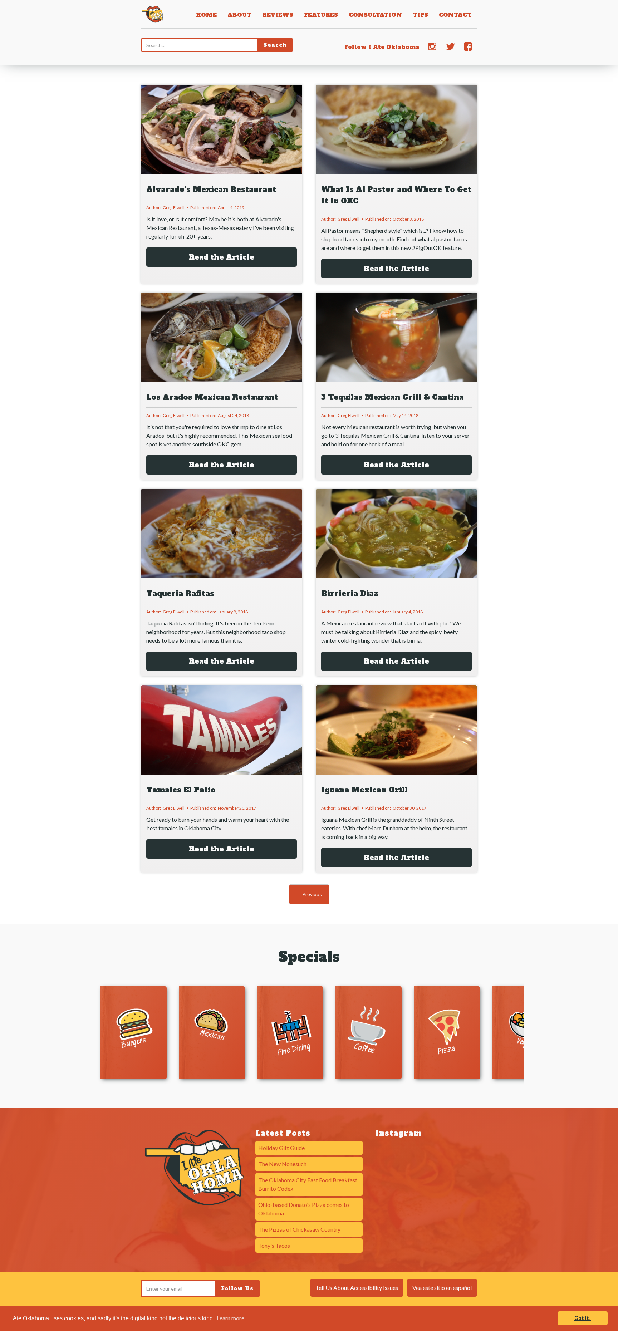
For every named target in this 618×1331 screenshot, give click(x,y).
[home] (152, 13)
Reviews (277, 15)
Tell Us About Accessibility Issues (356, 1287)
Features (321, 15)
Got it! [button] (582, 1318)
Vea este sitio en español (442, 1287)
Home (206, 15)
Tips (420, 15)
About (239, 15)
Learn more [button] (230, 1318)
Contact (455, 15)
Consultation (375, 15)
